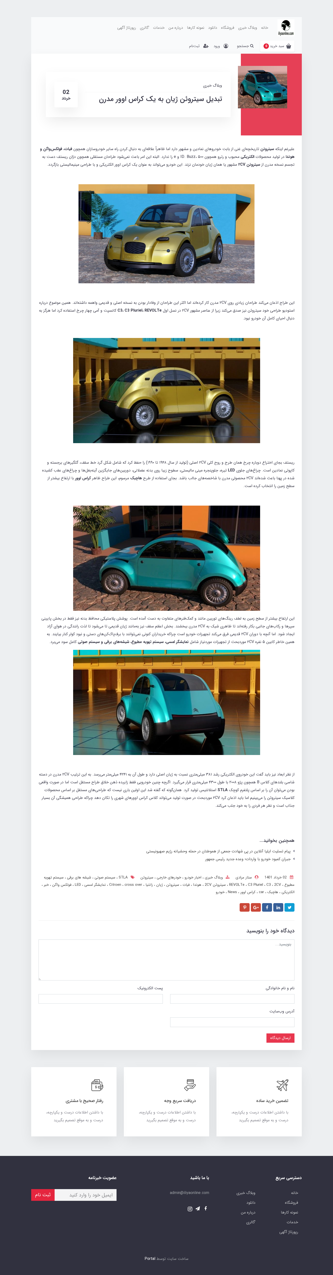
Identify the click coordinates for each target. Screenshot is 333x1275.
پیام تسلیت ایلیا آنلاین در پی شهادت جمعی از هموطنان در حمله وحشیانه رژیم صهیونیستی (218, 851)
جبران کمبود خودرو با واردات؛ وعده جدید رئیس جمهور (248, 859)
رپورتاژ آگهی (126, 28)
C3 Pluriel (256, 885)
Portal (150, 1259)
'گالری (144, 28)
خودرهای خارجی (168, 877)
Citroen (115, 885)
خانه (264, 28)
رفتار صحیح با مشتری (84, 1100)
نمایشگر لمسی (94, 885)
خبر (46, 885)
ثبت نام (43, 1195)
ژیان (159, 885)
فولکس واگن (61, 885)
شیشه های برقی (78, 877)
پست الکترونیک (150, 988)
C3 (269, 885)
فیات (185, 885)
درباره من (175, 28)
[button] (277, 46)
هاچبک (272, 892)
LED (77, 885)
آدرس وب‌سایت (281, 1011)
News (232, 892)
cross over (125, 885)
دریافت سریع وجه (180, 1100)
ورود (217, 46)
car (261, 892)
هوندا (196, 885)
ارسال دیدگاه (280, 1038)
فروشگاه (227, 28)
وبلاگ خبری (247, 28)
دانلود (212, 28)
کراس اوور (247, 892)
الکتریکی (287, 892)
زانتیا (148, 885)
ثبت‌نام (194, 46)
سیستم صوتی (104, 877)
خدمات (159, 28)
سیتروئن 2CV (215, 885)
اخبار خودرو (192, 877)
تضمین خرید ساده (272, 1100)
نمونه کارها (195, 28)
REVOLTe (237, 885)
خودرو (220, 892)
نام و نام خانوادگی (280, 988)
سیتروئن (146, 877)
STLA (123, 877)
